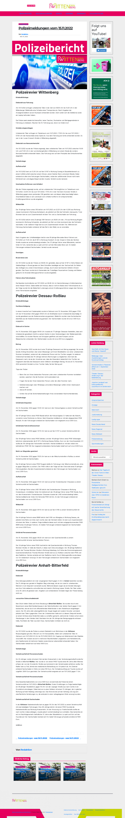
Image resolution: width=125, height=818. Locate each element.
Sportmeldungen (98, 444)
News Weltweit (97, 434)
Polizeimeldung (23, 24)
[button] (112, 14)
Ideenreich (81, 13)
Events (59, 13)
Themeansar (49, 812)
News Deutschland (98, 424)
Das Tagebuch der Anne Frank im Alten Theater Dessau (101, 472)
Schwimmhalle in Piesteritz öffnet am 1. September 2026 (101, 367)
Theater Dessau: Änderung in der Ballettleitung (97, 376)
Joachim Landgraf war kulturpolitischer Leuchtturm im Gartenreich (101, 384)
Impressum (81, 810)
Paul (93, 514)
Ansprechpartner (98, 400)
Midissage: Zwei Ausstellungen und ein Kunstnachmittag (100, 358)
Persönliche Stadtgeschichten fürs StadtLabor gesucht (99, 485)
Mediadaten (89, 810)
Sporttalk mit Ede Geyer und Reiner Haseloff (100, 350)
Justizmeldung (97, 415)
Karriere (69, 13)
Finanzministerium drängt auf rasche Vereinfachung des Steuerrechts (101, 507)
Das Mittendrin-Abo (79, 814)
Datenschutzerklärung (70, 810)
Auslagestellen (96, 13)
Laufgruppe (96, 419)
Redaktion (25, 34)
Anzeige (94, 405)
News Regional (26, 13)
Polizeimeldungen (64, 738)
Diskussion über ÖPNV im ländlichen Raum (100, 494)
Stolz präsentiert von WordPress (21, 812)
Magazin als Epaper (44, 13)
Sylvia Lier (95, 492)
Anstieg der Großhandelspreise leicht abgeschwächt (100, 517)
